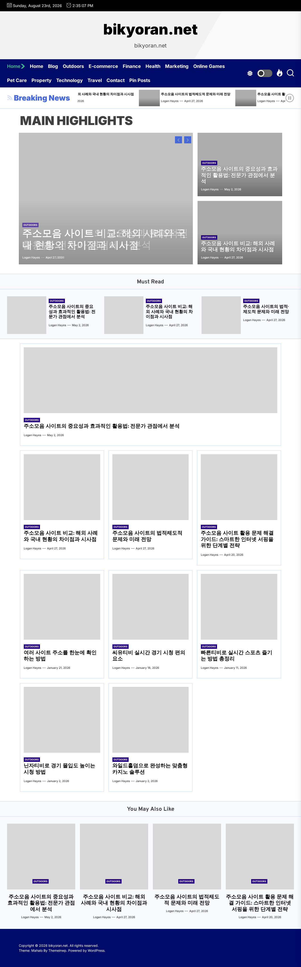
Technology (69, 80)
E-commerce (103, 66)
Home (13, 66)
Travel (94, 80)
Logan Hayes (148, 101)
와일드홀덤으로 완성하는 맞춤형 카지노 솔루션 (150, 769)
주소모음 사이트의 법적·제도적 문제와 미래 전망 (174, 94)
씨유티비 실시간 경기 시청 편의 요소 (148, 656)
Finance (132, 66)
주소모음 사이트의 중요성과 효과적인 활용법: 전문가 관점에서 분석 (239, 175)
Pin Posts (139, 80)
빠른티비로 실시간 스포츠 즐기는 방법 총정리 (236, 656)
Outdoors (73, 66)
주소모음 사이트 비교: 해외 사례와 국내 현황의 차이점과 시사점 (104, 240)
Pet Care (17, 80)
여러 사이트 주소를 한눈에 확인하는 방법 (60, 656)
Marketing (177, 66)
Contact (116, 80)
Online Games (209, 66)
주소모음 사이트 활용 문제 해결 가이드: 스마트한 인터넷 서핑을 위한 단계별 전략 (237, 539)
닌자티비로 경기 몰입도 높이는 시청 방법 (59, 769)
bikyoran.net (150, 29)
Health (153, 66)
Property (41, 80)
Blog (53, 66)
